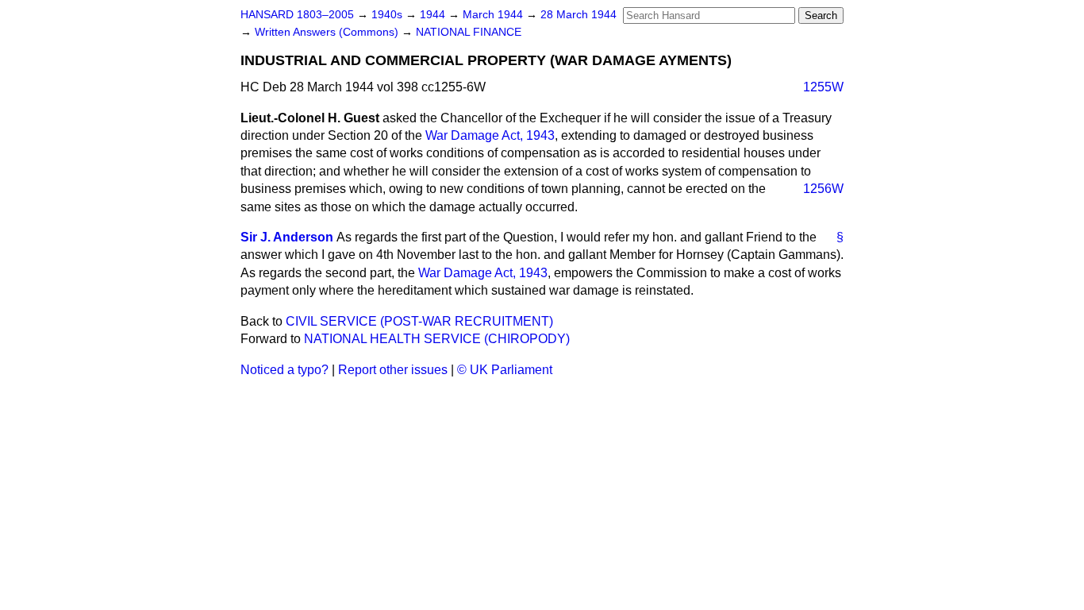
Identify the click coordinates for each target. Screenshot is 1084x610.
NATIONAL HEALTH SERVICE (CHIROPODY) (437, 339)
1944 (434, 15)
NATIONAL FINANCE (468, 32)
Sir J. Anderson (286, 237)
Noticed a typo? (284, 369)
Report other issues (393, 369)
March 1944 (494, 15)
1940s (388, 15)
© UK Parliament (504, 369)
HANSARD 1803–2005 (297, 15)
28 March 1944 (578, 15)
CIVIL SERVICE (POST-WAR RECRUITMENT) (419, 321)
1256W (823, 188)
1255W (823, 87)
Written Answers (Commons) (328, 32)
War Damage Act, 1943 (490, 135)
